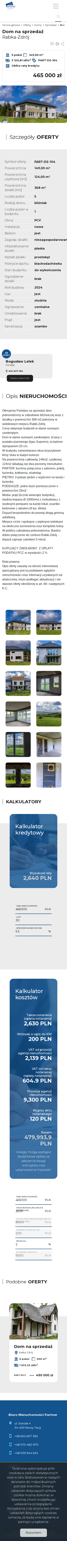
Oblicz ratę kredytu (25, 65)
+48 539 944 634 (26, 1453)
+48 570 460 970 (26, 1444)
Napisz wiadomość (19, 378)
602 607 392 (16, 371)
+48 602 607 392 (26, 1436)
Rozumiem (33, 1532)
